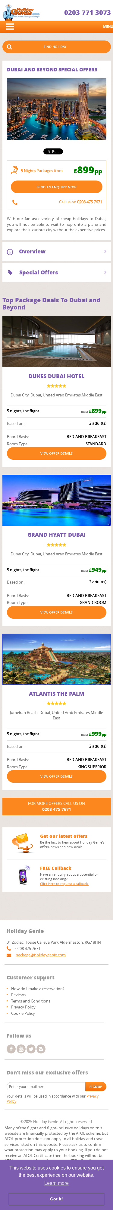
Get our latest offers (63, 836)
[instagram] (41, 1048)
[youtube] (21, 1048)
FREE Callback (55, 868)
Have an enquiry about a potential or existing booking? (69, 879)
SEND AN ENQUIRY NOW (56, 187)
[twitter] (31, 1048)
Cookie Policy (23, 1013)
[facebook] (11, 1048)
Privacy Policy (23, 1007)
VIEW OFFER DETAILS (56, 453)
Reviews (18, 994)
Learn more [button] (56, 1183)
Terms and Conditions (30, 1001)
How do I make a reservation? (37, 988)
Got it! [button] (56, 1199)
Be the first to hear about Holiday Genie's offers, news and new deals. (72, 844)
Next (98, 112)
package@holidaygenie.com (41, 955)
